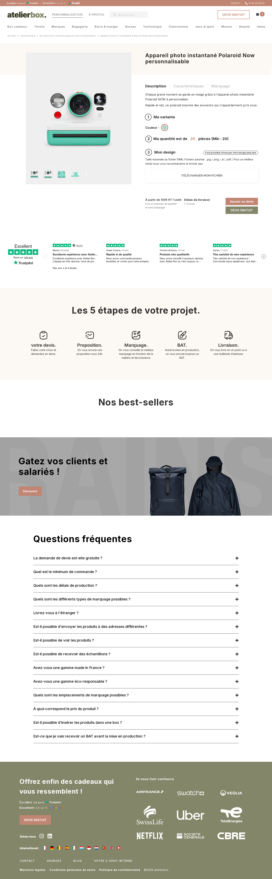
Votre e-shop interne (113, 860)
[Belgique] (59, 848)
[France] (44, 848)
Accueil (11, 35)
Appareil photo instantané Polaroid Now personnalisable (134, 35)
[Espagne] (67, 848)
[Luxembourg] (81, 848)
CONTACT (235, 3)
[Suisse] (118, 848)
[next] (85, 174)
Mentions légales (33, 869)
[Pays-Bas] (96, 848)
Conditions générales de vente (72, 869)
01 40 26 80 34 (257, 3)
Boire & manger (106, 27)
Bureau (130, 27)
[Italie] (74, 848)
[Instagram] (41, 836)
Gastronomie (178, 27)
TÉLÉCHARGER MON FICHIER (201, 176)
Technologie (152, 27)
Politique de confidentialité (119, 869)
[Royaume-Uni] (111, 848)
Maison (226, 27)
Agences (54, 860)
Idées (261, 27)
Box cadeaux (17, 27)
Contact (27, 860)
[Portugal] (104, 848)
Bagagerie (80, 27)
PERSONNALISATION (67, 14)
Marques (58, 27)
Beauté (244, 27)
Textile (39, 27)
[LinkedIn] (50, 836)
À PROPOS (96, 14)
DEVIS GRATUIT (233, 14)
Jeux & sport (204, 27)
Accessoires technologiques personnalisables (68, 35)
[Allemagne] (52, 848)
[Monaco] (89, 848)
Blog (77, 860)
